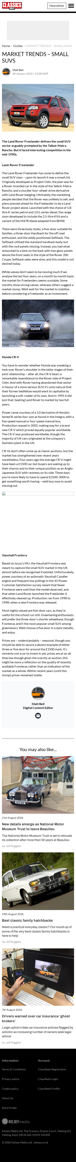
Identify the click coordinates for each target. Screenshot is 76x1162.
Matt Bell (18, 70)
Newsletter (56, 5)
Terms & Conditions (14, 1069)
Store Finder (9, 1107)
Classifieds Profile (49, 1088)
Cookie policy (10, 1088)
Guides (18, 46)
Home (6, 46)
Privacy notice (10, 1079)
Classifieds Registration (52, 1069)
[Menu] (71, 6)
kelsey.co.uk (41, 1142)
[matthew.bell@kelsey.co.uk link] (38, 716)
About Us (7, 1098)
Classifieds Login (48, 1079)
